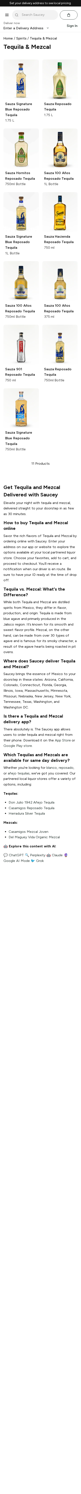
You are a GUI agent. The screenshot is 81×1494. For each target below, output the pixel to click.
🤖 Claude (54, 855)
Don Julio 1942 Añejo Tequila (31, 802)
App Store (63, 740)
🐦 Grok (37, 861)
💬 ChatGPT (13, 855)
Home (8, 38)
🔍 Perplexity (35, 855)
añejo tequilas (19, 773)
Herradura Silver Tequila (27, 813)
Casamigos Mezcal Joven (28, 832)
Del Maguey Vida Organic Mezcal (34, 837)
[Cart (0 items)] (69, 15)
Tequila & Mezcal (43, 38)
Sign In (72, 26)
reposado (66, 768)
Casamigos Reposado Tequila (31, 808)
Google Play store (17, 746)
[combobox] (38, 14)
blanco (51, 768)
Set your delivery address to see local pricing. (40, 3)
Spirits (21, 38)
